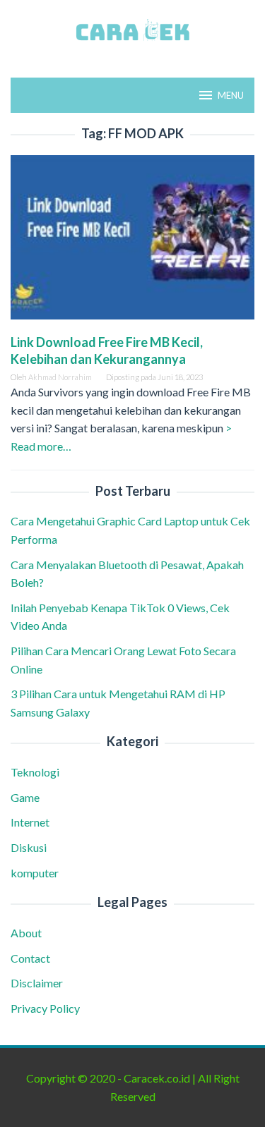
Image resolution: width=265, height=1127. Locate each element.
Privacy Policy (45, 1008)
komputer (35, 872)
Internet (30, 822)
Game (25, 797)
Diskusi (29, 847)
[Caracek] (132, 30)
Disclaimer (37, 982)
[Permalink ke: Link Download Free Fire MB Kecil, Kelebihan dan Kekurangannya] (132, 242)
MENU (231, 95)
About (26, 932)
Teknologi (35, 772)
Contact (30, 958)
